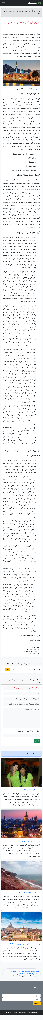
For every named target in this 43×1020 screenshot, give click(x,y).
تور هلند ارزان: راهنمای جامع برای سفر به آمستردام (26, 841)
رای (8, 669)
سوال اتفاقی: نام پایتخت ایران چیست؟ (27, 731)
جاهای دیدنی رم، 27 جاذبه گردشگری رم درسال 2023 (25, 944)
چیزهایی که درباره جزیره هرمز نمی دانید (29, 892)
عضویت (36, 1003)
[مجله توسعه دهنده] (34, 3)
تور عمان (35, 88)
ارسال (37, 741)
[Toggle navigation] (4, 3)
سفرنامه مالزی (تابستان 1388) (31, 790)
